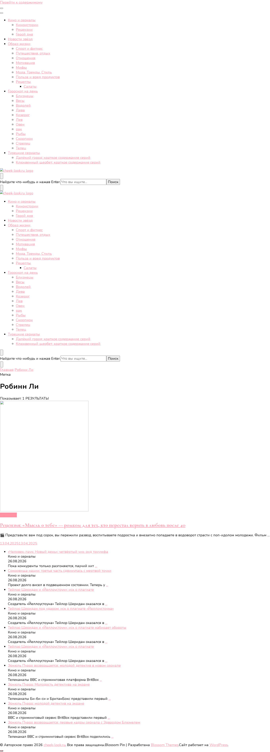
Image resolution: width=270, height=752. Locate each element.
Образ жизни (19, 43)
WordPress (219, 745)
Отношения (25, 58)
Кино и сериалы (22, 20)
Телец (21, 148)
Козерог (23, 115)
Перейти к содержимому (21, 2)
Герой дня (24, 34)
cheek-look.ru (54, 745)
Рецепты (23, 81)
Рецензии (24, 29)
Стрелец (23, 143)
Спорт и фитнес (29, 48)
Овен (20, 124)
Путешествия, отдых (33, 53)
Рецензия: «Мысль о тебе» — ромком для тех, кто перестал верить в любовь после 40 (92, 525)
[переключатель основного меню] (1, 8)
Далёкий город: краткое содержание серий (53, 157)
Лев (19, 119)
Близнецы (24, 96)
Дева (20, 110)
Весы (20, 100)
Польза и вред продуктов (38, 77)
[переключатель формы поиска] (1, 176)
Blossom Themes (164, 745)
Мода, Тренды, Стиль (34, 72)
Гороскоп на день (23, 91)
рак (19, 129)
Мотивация (25, 62)
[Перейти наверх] (1, 750)
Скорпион (24, 138)
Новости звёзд (20, 39)
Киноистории (27, 25)
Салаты (30, 86)
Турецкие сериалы (24, 153)
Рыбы (21, 134)
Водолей (23, 105)
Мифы (21, 67)
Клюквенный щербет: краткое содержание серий (58, 162)
